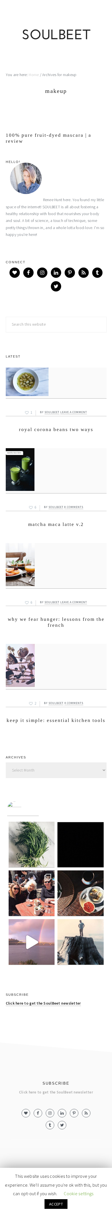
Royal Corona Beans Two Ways (56, 429)
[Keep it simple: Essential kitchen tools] (56, 666)
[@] (23, 808)
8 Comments (73, 507)
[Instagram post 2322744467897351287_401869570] (80, 845)
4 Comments (73, 703)
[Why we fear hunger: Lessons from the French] (56, 566)
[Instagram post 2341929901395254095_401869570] (32, 845)
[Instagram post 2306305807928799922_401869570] (32, 893)
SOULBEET (56, 36)
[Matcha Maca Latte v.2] (56, 470)
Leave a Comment (73, 412)
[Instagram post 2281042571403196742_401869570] (32, 942)
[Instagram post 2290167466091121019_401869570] (80, 893)
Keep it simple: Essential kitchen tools (56, 720)
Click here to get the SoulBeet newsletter (43, 1003)
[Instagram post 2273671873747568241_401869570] (80, 942)
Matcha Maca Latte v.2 (56, 524)
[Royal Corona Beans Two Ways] (56, 383)
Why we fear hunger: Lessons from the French (56, 622)
